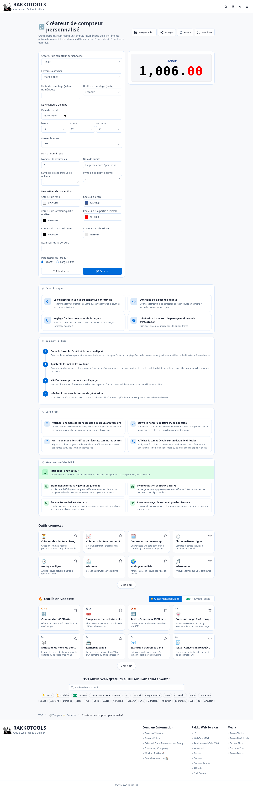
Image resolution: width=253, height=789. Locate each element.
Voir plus (126, 585)
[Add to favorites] (75, 535)
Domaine (67, 700)
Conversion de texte (100, 695)
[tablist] (182, 599)
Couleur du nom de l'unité (56, 228)
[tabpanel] (126, 637)
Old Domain (200, 773)
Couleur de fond (50, 196)
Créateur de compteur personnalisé (62, 55)
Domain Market (202, 763)
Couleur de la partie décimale (100, 211)
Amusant (208, 700)
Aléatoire (54, 700)
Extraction (152, 700)
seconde (101, 123)
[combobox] (102, 92)
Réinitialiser (63, 271)
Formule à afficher (51, 71)
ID (195, 733)
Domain (198, 758)
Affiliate (198, 768)
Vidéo (78, 700)
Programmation (152, 695)
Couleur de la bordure (96, 228)
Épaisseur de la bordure (55, 242)
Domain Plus (237, 748)
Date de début (49, 110)
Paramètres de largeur (54, 257)
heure (44, 123)
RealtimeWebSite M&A (206, 743)
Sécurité (137, 695)
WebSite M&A (201, 738)
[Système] (240, 6)
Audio (106, 700)
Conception (205, 695)
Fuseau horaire (50, 138)
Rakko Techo (237, 733)
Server (197, 753)
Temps (192, 695)
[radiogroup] (81, 262)
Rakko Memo (237, 753)
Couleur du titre (92, 196)
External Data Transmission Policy (164, 743)
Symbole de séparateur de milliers (56, 174)
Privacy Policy (152, 738)
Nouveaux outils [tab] (201, 598)
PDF (87, 700)
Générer (132, 700)
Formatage (180, 700)
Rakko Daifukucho (240, 738)
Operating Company (156, 748)
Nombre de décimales (54, 159)
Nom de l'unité (91, 159)
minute (73, 123)
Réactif (49, 261)
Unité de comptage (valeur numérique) (56, 87)
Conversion (179, 695)
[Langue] (233, 6)
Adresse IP (118, 700)
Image (43, 700)
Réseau (117, 695)
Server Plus (236, 743)
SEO (127, 695)
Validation (166, 700)
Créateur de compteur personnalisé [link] (102, 715)
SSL (191, 700)
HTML (167, 695)
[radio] (42, 262)
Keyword (199, 748)
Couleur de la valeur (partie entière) (57, 212)
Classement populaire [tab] (167, 598)
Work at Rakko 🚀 (154, 753)
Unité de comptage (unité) (98, 86)
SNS (142, 700)
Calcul (96, 700)
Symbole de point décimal (98, 172)
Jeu (198, 700)
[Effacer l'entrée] (119, 61)
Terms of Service (154, 733)
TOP (40, 715)
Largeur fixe (67, 261)
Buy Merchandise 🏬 (156, 758)
